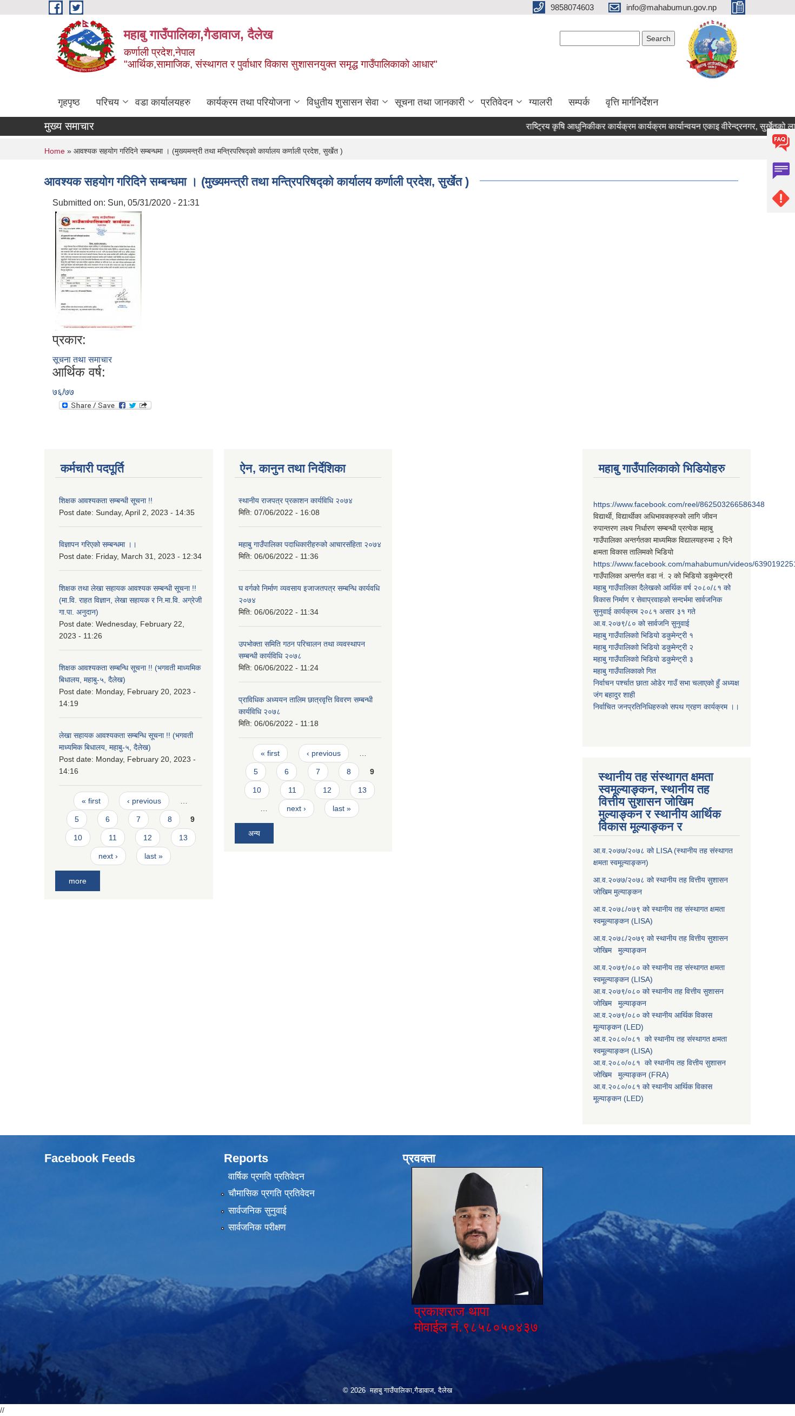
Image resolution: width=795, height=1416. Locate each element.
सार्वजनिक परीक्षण (257, 1227)
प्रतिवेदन (497, 102)
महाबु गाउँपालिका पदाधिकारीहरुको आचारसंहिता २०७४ (310, 544)
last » (153, 856)
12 (147, 837)
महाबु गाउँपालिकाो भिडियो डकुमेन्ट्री (641, 635)
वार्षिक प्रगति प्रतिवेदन (266, 1176)
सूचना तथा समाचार (82, 359)
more (78, 881)
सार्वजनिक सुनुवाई (257, 1211)
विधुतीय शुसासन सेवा (343, 102)
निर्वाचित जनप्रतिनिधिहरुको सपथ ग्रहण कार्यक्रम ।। (666, 706)
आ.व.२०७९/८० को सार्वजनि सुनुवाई (641, 623)
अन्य (254, 833)
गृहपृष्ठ (69, 102)
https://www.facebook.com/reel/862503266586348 (679, 504)
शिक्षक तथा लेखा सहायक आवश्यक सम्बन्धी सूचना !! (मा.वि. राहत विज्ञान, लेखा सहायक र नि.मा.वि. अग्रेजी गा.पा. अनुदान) (130, 600)
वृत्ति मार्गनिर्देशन (632, 102)
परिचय (107, 102)
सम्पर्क (578, 102)
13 (183, 837)
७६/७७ (63, 392)
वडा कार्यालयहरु (162, 102)
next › (108, 856)
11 (113, 837)
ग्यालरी (540, 102)
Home (54, 151)
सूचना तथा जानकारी (430, 102)
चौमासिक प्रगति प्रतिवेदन (271, 1193)
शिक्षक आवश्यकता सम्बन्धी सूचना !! (106, 500)
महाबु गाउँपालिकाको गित (625, 671)
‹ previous (144, 800)
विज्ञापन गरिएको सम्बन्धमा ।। (98, 544)
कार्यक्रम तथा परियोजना (248, 102)
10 (78, 837)
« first (91, 800)
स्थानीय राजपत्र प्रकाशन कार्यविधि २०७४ (296, 500)
